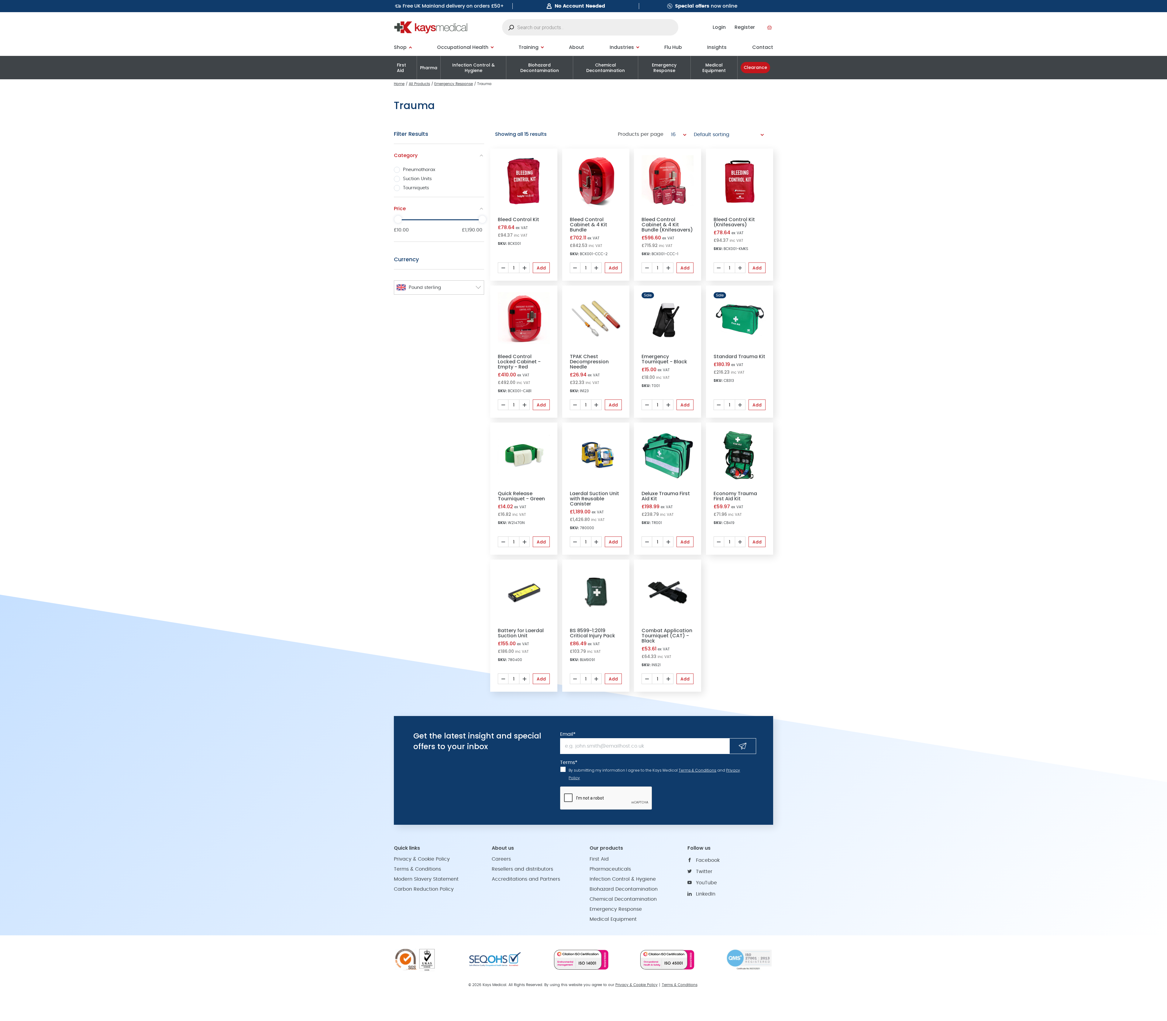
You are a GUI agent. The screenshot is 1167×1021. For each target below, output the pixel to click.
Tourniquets (416, 188)
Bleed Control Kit (518, 219)
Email (568, 734)
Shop (400, 47)
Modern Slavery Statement (426, 879)
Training (528, 47)
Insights (717, 47)
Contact (762, 47)
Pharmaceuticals (610, 869)
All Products (419, 84)
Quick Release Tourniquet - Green (521, 496)
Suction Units (417, 178)
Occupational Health (462, 47)
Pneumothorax (419, 169)
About (576, 47)
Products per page (640, 134)
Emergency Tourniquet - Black (664, 359)
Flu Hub (673, 47)
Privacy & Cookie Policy (422, 859)
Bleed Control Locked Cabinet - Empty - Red (519, 361)
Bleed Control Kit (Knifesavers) (734, 222)
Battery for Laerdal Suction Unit (521, 633)
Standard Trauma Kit (739, 356)
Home (399, 84)
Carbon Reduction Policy (424, 889)
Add (541, 268)
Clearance (755, 67)
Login (719, 27)
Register (745, 27)
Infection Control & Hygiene (473, 68)
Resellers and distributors (522, 869)
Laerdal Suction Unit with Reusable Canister (594, 498)
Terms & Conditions (697, 770)
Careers (501, 859)
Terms (568, 762)
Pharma (428, 68)
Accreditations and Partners (526, 879)
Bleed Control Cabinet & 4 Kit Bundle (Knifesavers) (667, 224)
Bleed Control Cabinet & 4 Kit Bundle (588, 224)
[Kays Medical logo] (431, 27)
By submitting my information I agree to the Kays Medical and (654, 774)
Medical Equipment (714, 68)
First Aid (401, 68)
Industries (622, 47)
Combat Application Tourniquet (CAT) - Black (667, 635)
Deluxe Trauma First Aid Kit (666, 496)
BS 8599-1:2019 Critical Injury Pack (592, 633)
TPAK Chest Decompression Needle (589, 361)
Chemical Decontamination (605, 68)
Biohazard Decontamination (539, 68)
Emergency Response (664, 68)
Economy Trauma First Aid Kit (735, 496)
